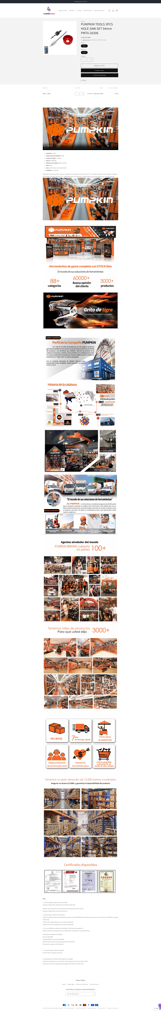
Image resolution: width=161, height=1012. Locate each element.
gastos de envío (86, 39)
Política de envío (94, 984)
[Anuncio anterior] (43, 1)
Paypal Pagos (71, 984)
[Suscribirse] (94, 994)
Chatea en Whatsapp (99, 75)
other (84, 52)
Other (84, 46)
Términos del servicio (92, 1008)
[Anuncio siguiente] (117, 1)
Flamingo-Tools (49, 1008)
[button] (72, 10)
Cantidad (83, 56)
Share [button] (84, 80)
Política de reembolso (82, 984)
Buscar (64, 984)
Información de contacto (112, 1008)
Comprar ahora (99, 70)
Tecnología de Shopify (58, 1008)
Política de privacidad (81, 1008)
